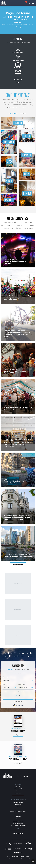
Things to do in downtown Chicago (18, 556)
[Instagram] (24, 776)
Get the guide (18, 763)
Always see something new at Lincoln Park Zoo (15, 482)
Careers (18, 819)
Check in (5, 684)
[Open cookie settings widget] (33, 861)
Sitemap (32, 858)
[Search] (29, 3)
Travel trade (18, 804)
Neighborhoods (18, 52)
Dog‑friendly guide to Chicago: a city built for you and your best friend (17, 334)
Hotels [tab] (9, 669)
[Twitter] (21, 776)
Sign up (18, 735)
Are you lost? (18, 39)
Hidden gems (26, 193)
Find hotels (18, 701)
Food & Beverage (18, 60)
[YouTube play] (27, 776)
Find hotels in (7, 677)
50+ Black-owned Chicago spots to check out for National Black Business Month (18, 444)
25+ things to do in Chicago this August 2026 (16, 372)
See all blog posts (18, 564)
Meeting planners (18, 802)
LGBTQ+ (9, 161)
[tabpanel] (18, 691)
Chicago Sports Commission (18, 811)
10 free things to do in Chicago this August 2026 (18, 409)
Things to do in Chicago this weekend (15, 262)
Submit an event (18, 833)
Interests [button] (23, 113)
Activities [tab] (18, 673)
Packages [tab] (25, 669)
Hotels (18, 75)
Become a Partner (18, 809)
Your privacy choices (15, 858)
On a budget (9, 200)
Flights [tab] (17, 669)
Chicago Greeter (18, 823)
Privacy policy (5, 858)
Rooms (5, 692)
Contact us (18, 794)
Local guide (18, 123)
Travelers (21, 692)
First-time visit (9, 142)
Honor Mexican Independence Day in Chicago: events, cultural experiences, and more (17, 298)
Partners (18, 806)
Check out (21, 684)
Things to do (17, 67)
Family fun (26, 136)
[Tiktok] (30, 776)
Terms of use (25, 858)
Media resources (18, 821)
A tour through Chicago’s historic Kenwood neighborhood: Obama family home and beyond (17, 517)
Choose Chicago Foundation (18, 825)
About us (18, 816)
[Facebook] (18, 776)
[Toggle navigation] (33, 3)
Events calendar (18, 831)
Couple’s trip (26, 155)
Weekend (9, 181)
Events (18, 82)
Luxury (26, 174)
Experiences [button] (13, 113)
